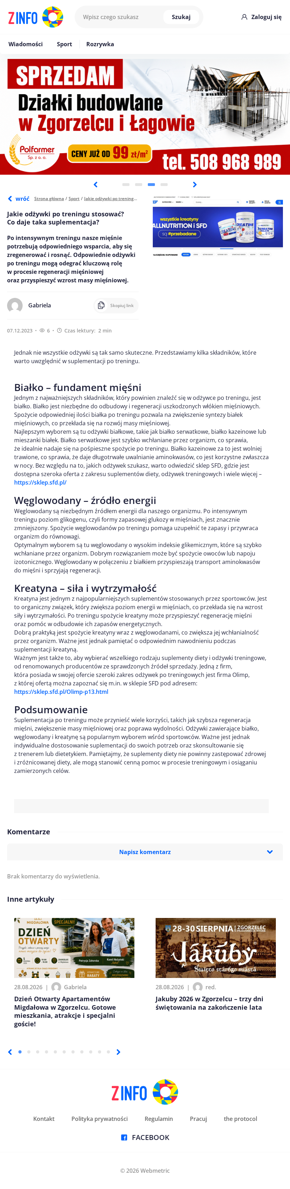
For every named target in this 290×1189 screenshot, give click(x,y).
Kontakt (43, 1119)
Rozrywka (100, 44)
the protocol (240, 1119)
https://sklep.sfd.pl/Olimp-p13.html (61, 692)
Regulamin (159, 1119)
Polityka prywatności (99, 1119)
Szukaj (181, 17)
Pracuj (198, 1119)
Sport (64, 44)
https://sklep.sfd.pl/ (40, 482)
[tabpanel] (145, 117)
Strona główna (49, 199)
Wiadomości (25, 44)
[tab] (125, 184)
